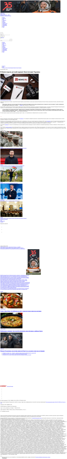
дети (1, 220)
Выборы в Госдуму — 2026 (5, 14)
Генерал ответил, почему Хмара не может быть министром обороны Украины (13, 218)
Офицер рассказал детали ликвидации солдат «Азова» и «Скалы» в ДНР (13, 279)
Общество (2, 348)
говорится (21, 118)
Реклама (11, 386)
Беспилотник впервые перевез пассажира (8, 287)
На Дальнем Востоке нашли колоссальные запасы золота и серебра (12, 281)
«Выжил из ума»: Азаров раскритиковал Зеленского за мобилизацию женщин (13, 148)
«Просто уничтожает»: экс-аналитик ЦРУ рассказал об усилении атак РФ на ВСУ (15, 283)
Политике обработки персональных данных (42, 457)
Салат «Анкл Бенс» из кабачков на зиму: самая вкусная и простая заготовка (20, 311)
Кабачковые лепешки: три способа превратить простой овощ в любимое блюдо (21, 331)
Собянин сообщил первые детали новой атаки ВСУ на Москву (11, 247)
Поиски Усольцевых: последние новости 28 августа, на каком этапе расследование (22, 351)
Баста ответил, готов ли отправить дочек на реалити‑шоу (10, 200)
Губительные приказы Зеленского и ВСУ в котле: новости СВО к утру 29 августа (15, 282)
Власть (1, 182)
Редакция (8, 386)
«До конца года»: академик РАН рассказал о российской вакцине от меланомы (14, 288)
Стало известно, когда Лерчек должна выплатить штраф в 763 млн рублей (13, 280)
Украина (1, 221)
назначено (6, 124)
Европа (1, 147)
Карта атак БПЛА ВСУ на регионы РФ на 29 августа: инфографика (12, 248)
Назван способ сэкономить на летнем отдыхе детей (9, 183)
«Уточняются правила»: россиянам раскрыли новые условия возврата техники (14, 285)
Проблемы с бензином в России (5, 15)
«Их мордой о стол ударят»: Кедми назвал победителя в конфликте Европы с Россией (16, 354)
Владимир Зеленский (4, 219)
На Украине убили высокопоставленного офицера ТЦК (10, 278)
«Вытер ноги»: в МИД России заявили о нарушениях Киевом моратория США (14, 286)
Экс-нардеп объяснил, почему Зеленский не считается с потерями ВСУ (12, 165)
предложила (48, 121)
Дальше (1, 291)
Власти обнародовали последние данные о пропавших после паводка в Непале (14, 277)
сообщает (21, 105)
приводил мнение (9, 127)
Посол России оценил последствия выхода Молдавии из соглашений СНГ (13, 289)
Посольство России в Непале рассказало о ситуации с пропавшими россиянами (14, 275)
